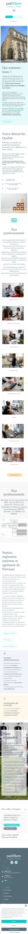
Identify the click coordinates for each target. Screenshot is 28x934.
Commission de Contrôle (11, 704)
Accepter (14, 921)
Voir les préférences (14, 929)
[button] (26, 905)
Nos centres (13, 21)
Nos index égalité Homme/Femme (10, 836)
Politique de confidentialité (14, 932)
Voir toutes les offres (11, 825)
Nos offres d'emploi (11, 809)
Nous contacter (10, 828)
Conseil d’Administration (11, 658)
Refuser (14, 925)
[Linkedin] (11, 862)
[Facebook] (16, 862)
